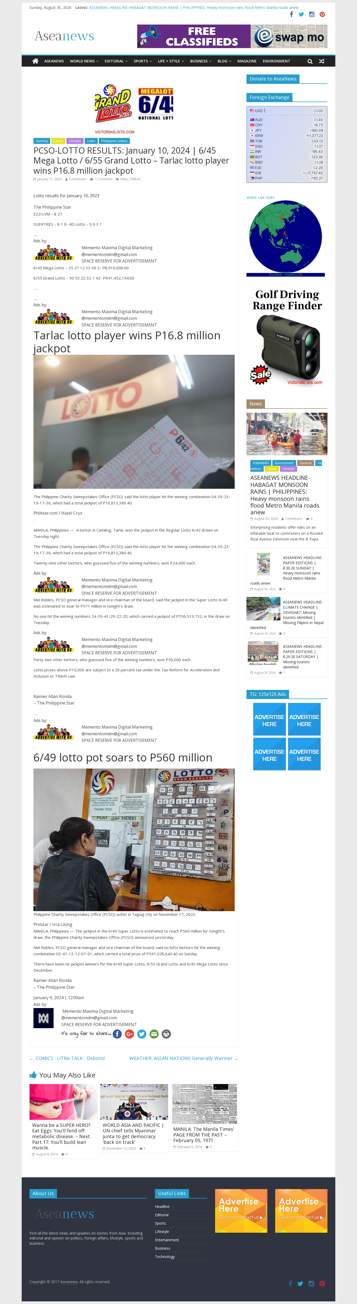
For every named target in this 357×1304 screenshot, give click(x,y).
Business (199, 61)
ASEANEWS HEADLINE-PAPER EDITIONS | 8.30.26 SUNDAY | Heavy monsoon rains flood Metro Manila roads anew (286, 570)
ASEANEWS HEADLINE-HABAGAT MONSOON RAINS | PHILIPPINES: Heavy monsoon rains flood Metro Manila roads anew (284, 495)
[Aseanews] (35, 61)
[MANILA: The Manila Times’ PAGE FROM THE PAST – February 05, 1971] (205, 1087)
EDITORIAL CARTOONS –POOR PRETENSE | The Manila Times (143, 5)
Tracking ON (293, 275)
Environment (276, 61)
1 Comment (103, 179)
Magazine (247, 61)
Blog (222, 61)
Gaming (42, 141)
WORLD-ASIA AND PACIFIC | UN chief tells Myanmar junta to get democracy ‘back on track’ (133, 1133)
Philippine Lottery (114, 141)
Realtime (275, 275)
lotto (124, 179)
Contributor (78, 179)
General (306, 463)
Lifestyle (75, 141)
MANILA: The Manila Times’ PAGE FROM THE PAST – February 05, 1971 (203, 1134)
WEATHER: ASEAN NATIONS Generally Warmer (184, 1058)
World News (82, 61)
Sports (141, 61)
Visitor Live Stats (260, 197)
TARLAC (135, 179)
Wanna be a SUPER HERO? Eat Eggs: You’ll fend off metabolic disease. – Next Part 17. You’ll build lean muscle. (61, 1136)
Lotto (91, 141)
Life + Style (169, 61)
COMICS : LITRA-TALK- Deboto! (67, 1058)
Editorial (114, 61)
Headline (162, 1206)
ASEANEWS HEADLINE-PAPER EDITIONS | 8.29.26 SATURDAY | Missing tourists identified (303, 656)
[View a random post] (321, 61)
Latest (58, 141)
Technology (165, 1256)
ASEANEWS (54, 61)
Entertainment (167, 1239)
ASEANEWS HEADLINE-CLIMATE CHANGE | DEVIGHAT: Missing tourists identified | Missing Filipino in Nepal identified (287, 614)
